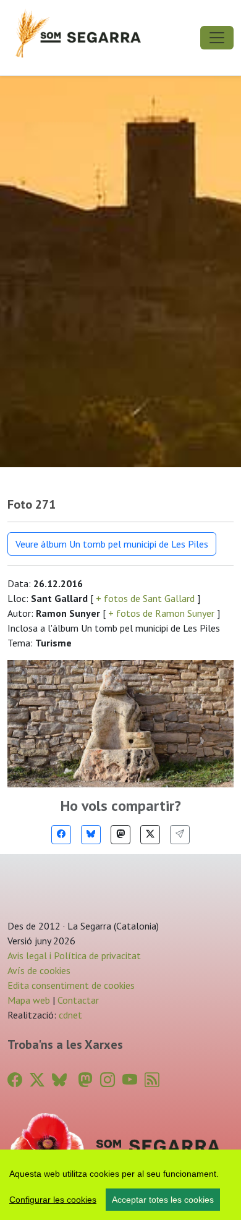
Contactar (78, 1000)
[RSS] (152, 1080)
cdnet (69, 1015)
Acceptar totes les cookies (163, 1200)
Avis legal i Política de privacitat (74, 955)
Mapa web (28, 1000)
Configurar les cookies (52, 1200)
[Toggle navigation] (217, 37)
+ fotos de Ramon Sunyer (161, 613)
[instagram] (107, 1080)
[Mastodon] (120, 834)
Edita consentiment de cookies (71, 985)
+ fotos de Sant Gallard (145, 598)
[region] (120, 1185)
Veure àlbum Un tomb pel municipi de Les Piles (111, 544)
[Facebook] (61, 834)
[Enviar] (180, 834)
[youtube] (129, 1080)
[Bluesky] (91, 834)
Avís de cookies (38, 970)
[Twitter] (150, 834)
